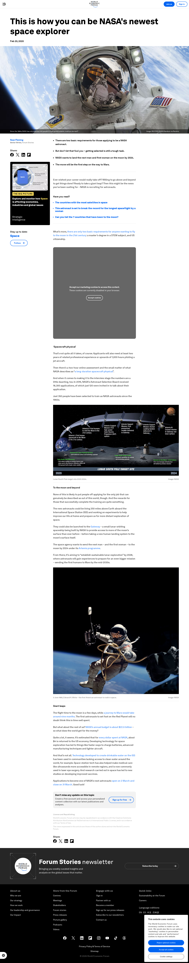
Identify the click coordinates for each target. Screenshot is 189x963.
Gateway (95, 526)
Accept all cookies (166, 950)
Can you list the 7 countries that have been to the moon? (86, 217)
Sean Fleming (16, 140)
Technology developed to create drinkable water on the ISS (103, 755)
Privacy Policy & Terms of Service (94, 946)
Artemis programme (89, 548)
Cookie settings (166, 957)
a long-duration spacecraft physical (94, 371)
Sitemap (95, 951)
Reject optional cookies (166, 943)
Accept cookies (94, 298)
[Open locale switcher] (3, 955)
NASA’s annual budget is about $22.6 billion (108, 727)
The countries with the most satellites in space (81, 202)
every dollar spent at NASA (112, 737)
